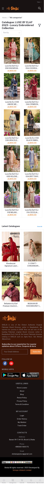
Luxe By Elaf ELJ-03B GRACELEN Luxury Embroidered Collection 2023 (12, 139)
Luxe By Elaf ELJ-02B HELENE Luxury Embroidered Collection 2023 (12, 175)
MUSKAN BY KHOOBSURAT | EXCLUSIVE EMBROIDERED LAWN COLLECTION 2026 (32, 305)
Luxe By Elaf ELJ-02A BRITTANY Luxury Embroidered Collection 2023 (32, 175)
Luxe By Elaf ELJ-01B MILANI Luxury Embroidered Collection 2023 (12, 211)
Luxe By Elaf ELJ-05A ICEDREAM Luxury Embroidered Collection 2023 (32, 67)
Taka (38, 2)
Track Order (21, 425)
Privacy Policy (22, 401)
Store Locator (22, 388)
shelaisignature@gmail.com (22, 454)
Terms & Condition (22, 404)
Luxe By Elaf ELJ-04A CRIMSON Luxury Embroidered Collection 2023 (32, 103)
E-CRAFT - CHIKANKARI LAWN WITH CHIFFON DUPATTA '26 (32, 264)
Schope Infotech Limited (22, 470)
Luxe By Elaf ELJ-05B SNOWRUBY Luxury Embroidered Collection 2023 (12, 67)
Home (4, 18)
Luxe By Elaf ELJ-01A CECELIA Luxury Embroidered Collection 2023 (32, 211)
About (22, 391)
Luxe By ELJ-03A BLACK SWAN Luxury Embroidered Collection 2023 (32, 139)
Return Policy (22, 398)
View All (39, 226)
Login (22, 416)
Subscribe (37, 352)
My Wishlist (22, 422)
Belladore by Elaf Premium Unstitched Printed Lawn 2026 (11, 305)
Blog (22, 394)
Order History (22, 419)
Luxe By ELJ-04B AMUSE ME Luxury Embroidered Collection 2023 (12, 103)
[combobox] (11, 33)
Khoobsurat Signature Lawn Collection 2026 (11, 264)
